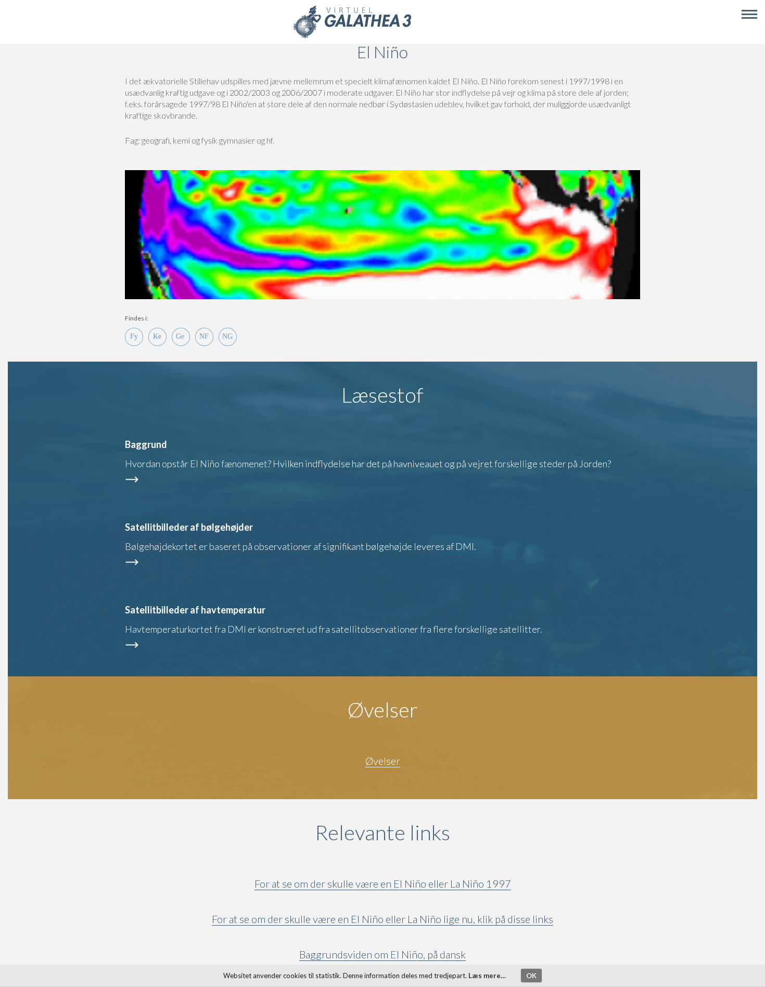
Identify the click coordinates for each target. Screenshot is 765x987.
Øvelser (382, 760)
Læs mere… (487, 975)
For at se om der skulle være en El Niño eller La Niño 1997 (382, 883)
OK (531, 975)
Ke (157, 337)
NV (228, 337)
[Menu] (749, 14)
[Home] (352, 37)
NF (204, 337)
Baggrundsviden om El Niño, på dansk (382, 954)
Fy (134, 337)
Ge (181, 337)
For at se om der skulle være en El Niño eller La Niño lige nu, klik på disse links (382, 919)
